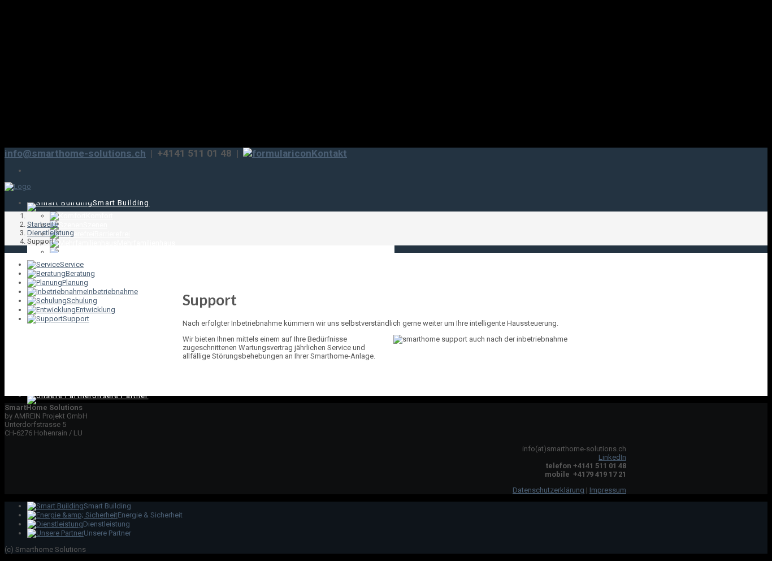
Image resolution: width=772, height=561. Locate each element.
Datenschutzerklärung (548, 490)
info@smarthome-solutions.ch (75, 153)
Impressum (607, 490)
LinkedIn (612, 457)
